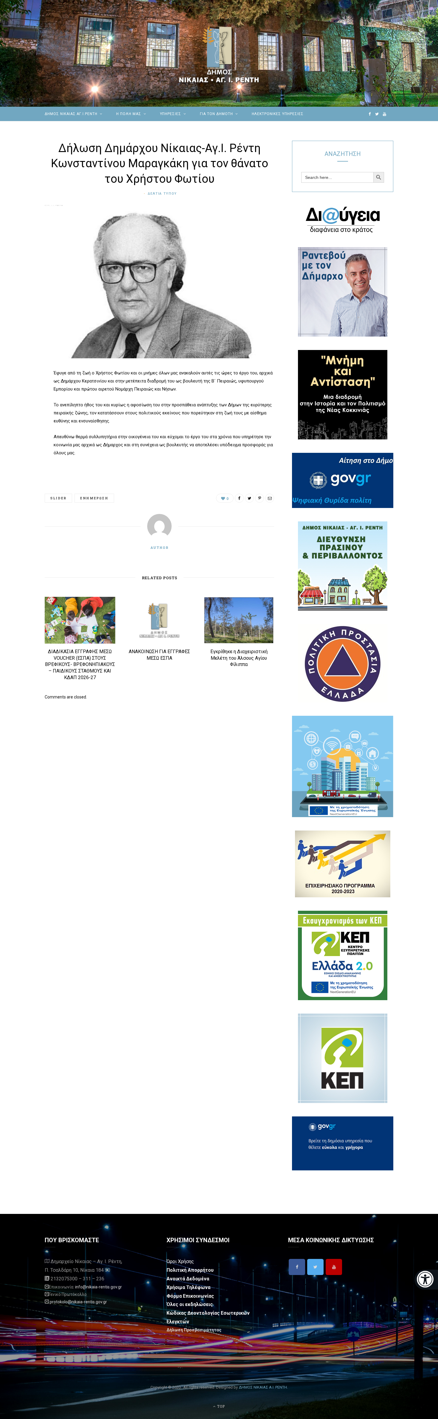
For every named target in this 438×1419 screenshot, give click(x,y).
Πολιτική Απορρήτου (190, 1270)
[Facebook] (297, 1267)
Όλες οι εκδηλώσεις (190, 1304)
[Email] (23, 437)
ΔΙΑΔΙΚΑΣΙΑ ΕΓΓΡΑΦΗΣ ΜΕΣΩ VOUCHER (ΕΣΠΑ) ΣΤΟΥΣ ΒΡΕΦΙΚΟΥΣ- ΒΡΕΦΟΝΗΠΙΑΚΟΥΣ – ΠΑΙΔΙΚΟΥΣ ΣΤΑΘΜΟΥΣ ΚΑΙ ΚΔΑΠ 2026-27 (80, 664)
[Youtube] (334, 1267)
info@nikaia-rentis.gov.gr (98, 1287)
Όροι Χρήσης (180, 1261)
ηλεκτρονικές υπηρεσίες (278, 114)
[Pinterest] (23, 421)
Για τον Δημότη (216, 114)
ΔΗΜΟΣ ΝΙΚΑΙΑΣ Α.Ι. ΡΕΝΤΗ (263, 1387)
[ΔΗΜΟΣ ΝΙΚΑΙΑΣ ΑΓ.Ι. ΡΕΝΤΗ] (219, 53)
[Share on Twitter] (23, 406)
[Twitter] (315, 1267)
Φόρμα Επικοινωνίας (190, 1296)
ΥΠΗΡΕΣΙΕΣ (170, 114)
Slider (58, 498)
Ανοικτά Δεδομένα (188, 1279)
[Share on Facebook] (23, 391)
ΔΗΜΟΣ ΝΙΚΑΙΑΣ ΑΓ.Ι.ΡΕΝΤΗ (71, 114)
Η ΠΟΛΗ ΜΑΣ (128, 114)
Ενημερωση (94, 498)
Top (220, 1406)
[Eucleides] (426, 1280)
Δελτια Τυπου (162, 194)
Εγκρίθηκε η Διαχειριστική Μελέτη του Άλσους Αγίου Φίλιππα (239, 658)
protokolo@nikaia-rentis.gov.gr (78, 1301)
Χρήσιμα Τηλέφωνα (188, 1287)
